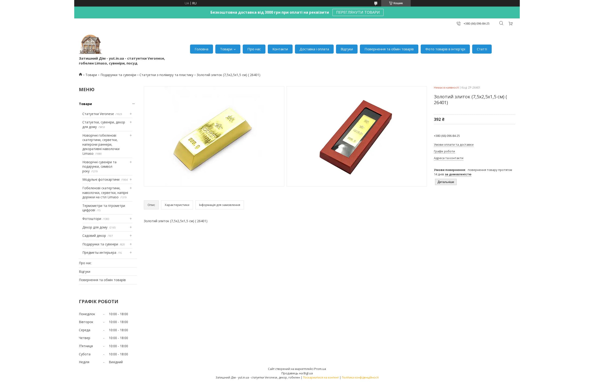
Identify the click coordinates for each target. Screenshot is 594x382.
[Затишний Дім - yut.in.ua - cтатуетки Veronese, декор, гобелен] (90, 44)
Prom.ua (320, 369)
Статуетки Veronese (98, 114)
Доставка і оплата (314, 49)
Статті (482, 49)
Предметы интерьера (99, 252)
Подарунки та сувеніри (118, 75)
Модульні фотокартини (100, 179)
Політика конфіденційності (360, 377)
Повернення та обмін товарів (389, 49)
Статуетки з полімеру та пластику (166, 75)
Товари (226, 49)
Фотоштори (91, 218)
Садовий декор (94, 235)
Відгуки (347, 49)
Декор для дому (94, 227)
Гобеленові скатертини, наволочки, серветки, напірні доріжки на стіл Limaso (105, 192)
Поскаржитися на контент (321, 377)
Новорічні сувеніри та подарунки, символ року (99, 166)
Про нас (254, 49)
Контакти (280, 49)
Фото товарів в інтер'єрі (445, 49)
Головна (201, 49)
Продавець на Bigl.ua (297, 373)
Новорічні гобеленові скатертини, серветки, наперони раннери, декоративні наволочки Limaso (100, 144)
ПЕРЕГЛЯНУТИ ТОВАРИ (358, 12)
